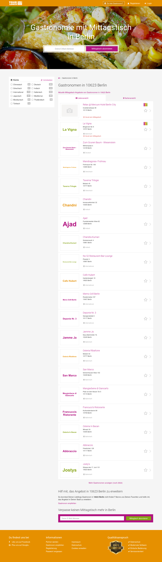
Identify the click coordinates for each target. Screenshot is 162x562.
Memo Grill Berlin (91, 293)
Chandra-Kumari (91, 237)
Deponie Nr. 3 (89, 312)
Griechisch (17, 88)
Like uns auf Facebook (20, 542)
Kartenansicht (130, 98)
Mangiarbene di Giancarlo (95, 388)
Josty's (86, 464)
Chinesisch (17, 84)
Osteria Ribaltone (91, 350)
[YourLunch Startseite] (15, 3)
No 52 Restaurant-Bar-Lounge (97, 256)
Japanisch (17, 96)
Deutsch (37, 84)
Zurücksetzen (48, 80)
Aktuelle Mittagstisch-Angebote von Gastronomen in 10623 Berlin (84, 92)
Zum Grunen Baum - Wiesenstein (99, 142)
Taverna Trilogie (91, 180)
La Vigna (87, 123)
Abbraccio (88, 445)
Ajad (85, 218)
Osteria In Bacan (91, 426)
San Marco (88, 369)
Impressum (76, 542)
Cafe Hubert (89, 275)
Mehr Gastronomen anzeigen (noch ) (106, 482)
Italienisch (38, 92)
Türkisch (16, 103)
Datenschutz (77, 545)
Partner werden (52, 542)
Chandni (87, 199)
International (18, 92)
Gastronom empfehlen (67, 503)
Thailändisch (39, 99)
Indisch (37, 88)
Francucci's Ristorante (94, 407)
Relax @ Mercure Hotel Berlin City (99, 104)
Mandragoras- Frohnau (94, 161)
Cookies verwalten (79, 548)
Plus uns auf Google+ (20, 545)
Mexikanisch (18, 99)
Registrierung (51, 548)
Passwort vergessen (54, 551)
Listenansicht (82, 98)
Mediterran (38, 96)
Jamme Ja (88, 331)
